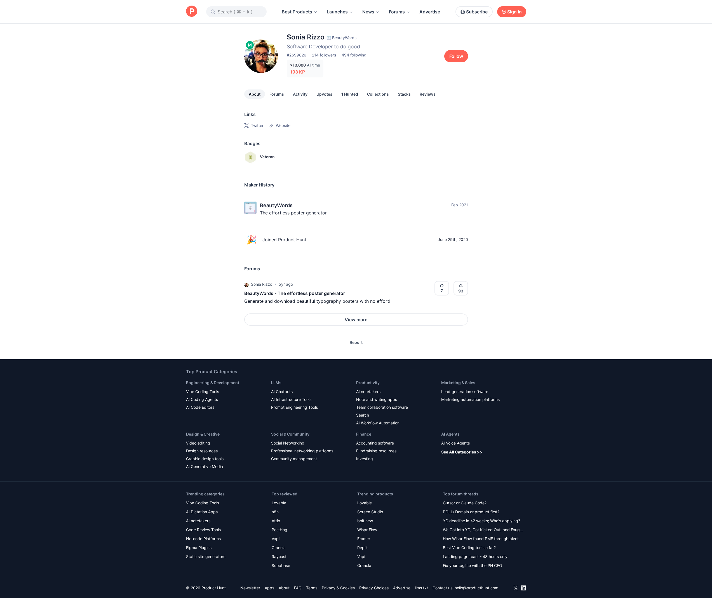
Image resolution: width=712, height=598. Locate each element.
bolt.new (365, 520)
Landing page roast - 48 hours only (475, 556)
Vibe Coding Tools (202, 391)
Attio (276, 520)
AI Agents (450, 434)
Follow (456, 56)
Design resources (202, 450)
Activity (300, 94)
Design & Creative (203, 434)
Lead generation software (464, 391)
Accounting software (375, 443)
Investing (364, 458)
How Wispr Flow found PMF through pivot (481, 538)
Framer (363, 538)
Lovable (279, 502)
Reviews (428, 94)
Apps (269, 587)
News (368, 12)
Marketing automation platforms (470, 399)
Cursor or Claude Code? (465, 502)
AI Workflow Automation (378, 422)
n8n (275, 511)
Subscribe (477, 12)
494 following (354, 55)
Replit (362, 547)
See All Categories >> (462, 452)
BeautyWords (276, 205)
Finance (363, 434)
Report (356, 342)
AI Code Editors (200, 407)
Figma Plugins (199, 547)
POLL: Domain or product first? (471, 511)
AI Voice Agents (455, 443)
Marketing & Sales (458, 382)
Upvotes (324, 94)
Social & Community (290, 434)
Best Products (297, 12)
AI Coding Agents (202, 399)
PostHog (279, 529)
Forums (397, 12)
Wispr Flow (367, 529)
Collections (378, 94)
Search (362, 415)
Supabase (281, 565)
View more (356, 319)
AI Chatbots (282, 391)
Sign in (514, 12)
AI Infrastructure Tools (291, 399)
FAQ (298, 587)
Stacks (404, 94)
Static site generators (205, 556)
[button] (246, 284)
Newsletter (250, 587)
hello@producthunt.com (476, 587)
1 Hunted (349, 94)
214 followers (324, 55)
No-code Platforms (203, 538)
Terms (311, 587)
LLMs (276, 382)
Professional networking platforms (302, 450)
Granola (279, 547)
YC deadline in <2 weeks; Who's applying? (481, 520)
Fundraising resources (376, 450)
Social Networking (287, 443)
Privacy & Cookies (338, 587)
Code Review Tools (203, 529)
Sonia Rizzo (261, 284)
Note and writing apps (376, 399)
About (254, 94)
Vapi (275, 538)
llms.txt (421, 587)
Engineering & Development (212, 382)
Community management (294, 458)
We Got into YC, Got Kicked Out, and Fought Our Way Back (483, 530)
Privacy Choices (374, 587)
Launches (337, 12)
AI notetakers (368, 391)
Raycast (279, 556)
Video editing (198, 443)
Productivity (368, 382)
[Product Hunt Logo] (191, 12)
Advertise (429, 12)
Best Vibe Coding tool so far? (469, 547)
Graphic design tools (205, 458)
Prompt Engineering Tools (294, 407)
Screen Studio (370, 511)
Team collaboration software (382, 407)
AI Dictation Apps (202, 511)
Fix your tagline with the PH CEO (472, 565)
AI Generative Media (204, 466)
